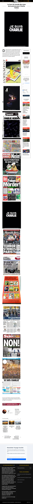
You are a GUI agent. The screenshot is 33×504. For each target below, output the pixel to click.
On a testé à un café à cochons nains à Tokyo (26, 67)
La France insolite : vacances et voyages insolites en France (25, 102)
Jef (8, 411)
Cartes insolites (24, 149)
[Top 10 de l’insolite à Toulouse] (26, 131)
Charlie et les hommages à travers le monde (16, 437)
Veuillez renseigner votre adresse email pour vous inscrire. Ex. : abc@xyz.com (15, 457)
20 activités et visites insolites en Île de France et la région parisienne (26, 110)
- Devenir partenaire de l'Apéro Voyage (24, 477)
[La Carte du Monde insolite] (26, 152)
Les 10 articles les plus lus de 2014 (8, 436)
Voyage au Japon (26, 64)
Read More (16, 414)
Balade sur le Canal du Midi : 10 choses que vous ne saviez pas (26, 145)
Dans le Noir (17, 409)
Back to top (28, 502)
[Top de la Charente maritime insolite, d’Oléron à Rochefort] (26, 118)
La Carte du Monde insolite (26, 154)
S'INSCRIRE (10, 459)
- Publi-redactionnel (20, 479)
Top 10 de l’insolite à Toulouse (25, 134)
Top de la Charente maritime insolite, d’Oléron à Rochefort (25, 122)
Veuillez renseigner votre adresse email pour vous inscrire (16, 453)
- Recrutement (19, 482)
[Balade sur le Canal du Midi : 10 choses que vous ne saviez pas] (26, 141)
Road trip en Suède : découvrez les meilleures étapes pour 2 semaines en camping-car (5, 429)
